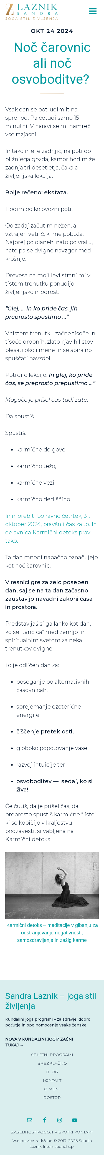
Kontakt (83, 1132)
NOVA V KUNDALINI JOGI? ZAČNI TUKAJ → (39, 1042)
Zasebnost (23, 1132)
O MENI (52, 1088)
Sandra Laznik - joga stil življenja (33, 11)
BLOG (52, 1071)
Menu (85, 10)
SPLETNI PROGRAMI (52, 1054)
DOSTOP (52, 1097)
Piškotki (63, 1132)
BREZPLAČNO (52, 1063)
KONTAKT (52, 1080)
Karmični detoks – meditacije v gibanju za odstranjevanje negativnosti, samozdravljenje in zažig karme (52, 933)
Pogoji (45, 1132)
